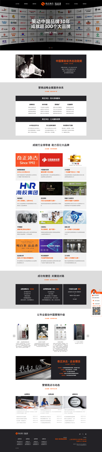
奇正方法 (67, 3)
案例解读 (26, 3)
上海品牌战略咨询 (44, 443)
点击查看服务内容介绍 (51, 91)
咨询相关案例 (97, 303)
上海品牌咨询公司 (19, 443)
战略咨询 (44, 438)
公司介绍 (17, 3)
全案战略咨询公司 (44, 444)
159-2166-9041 (95, 297)
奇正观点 (76, 3)
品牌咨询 (20, 438)
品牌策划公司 (28, 441)
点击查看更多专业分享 (51, 388)
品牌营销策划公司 (36, 444)
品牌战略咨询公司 (19, 444)
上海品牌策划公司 (28, 443)
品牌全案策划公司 (28, 444)
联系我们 (84, 3)
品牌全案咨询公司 (19, 441)
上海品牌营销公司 (36, 443)
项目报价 (96, 295)
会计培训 (17, 448)
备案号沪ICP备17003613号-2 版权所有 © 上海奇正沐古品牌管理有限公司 (79, 445)
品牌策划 (28, 438)
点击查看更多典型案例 (51, 148)
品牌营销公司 (36, 441)
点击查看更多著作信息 (51, 318)
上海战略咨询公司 (44, 441)
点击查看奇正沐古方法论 (51, 279)
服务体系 (34, 3)
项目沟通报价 (97, 300)
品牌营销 (36, 438)
